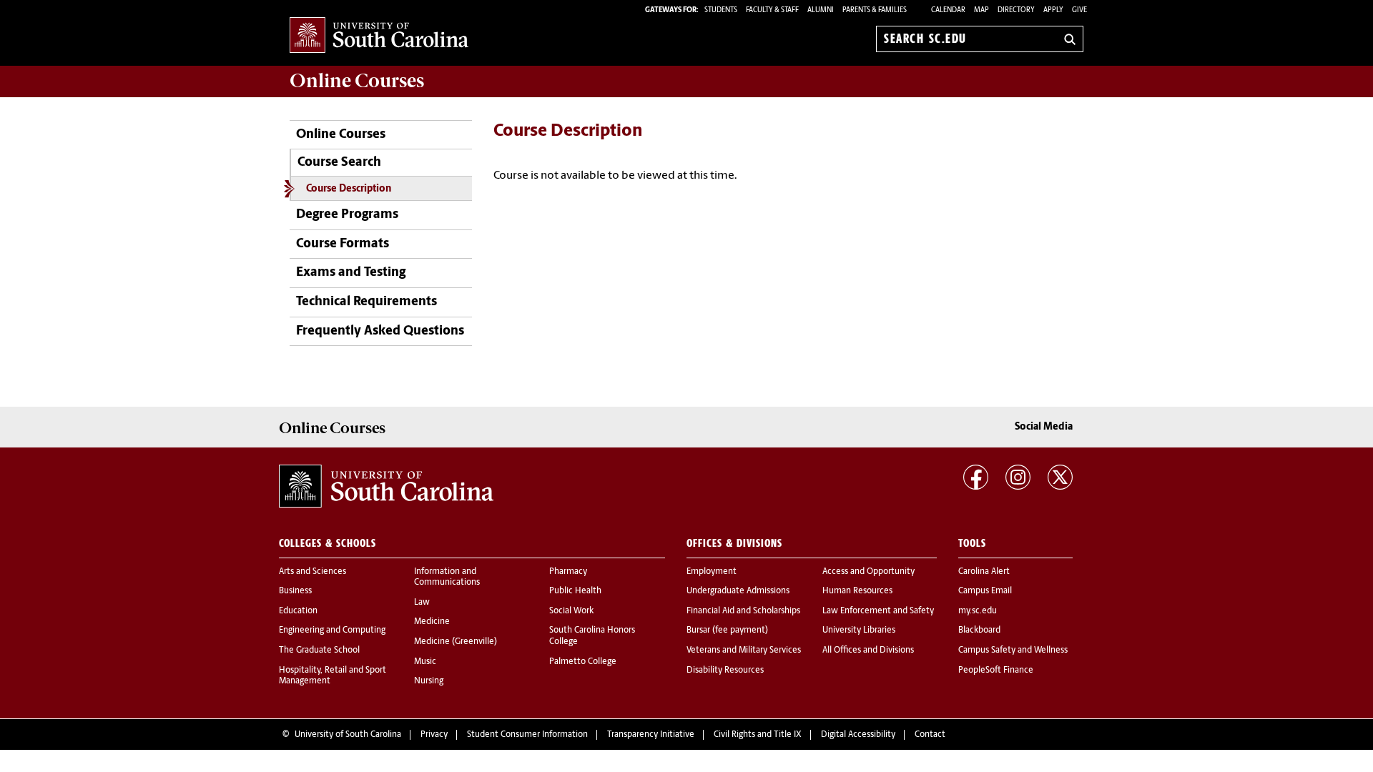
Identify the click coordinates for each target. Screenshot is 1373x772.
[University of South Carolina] (386, 486)
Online (357, 80)
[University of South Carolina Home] (379, 36)
